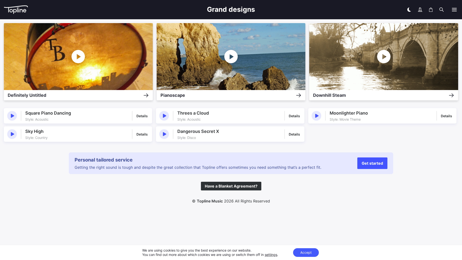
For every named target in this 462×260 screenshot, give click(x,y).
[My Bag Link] (431, 9)
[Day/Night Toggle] (409, 9)
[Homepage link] (81, 9)
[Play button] (12, 116)
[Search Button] (441, 9)
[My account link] (420, 9)
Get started (372, 163)
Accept (306, 252)
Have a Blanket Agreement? (231, 186)
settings (271, 255)
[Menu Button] (454, 10)
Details (142, 116)
